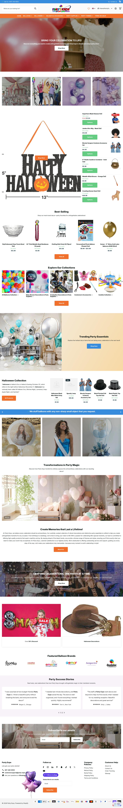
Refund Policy (88, 770)
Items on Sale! (100, 16)
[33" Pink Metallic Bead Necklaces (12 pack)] (37, 230)
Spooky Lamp (71, 393)
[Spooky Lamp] (71, 384)
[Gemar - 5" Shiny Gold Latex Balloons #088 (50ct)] (109, 230)
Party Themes (86, 16)
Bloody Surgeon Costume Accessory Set (94, 144)
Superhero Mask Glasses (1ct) (92, 114)
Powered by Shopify (21, 803)
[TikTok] (66, 767)
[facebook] (43, 767)
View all (61, 256)
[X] (74, 767)
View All (61, 303)
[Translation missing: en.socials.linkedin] (52, 767)
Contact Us (108, 768)
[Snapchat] (61, 767)
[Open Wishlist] (89, 8)
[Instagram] (48, 767)
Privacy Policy (88, 768)
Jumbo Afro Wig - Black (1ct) (91, 128)
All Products (9, 398)
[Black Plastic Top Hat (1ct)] (114, 384)
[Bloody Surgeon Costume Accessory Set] (116, 147)
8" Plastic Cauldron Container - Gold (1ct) (94, 161)
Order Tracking (110, 771)
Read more (37, 338)
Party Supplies (72, 16)
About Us (61, 549)
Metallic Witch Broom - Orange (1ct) (94, 176)
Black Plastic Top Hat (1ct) (114, 394)
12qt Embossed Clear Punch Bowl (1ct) (13, 245)
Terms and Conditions (91, 778)
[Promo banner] (31, 642)
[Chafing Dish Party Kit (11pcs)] (61, 230)
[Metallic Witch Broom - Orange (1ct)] (116, 180)
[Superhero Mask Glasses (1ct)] (116, 118)
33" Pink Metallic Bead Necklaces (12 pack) (37, 245)
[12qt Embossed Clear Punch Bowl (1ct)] (13, 230)
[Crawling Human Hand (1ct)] (116, 195)
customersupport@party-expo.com (17, 772)
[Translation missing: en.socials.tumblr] (70, 767)
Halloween (38, 16)
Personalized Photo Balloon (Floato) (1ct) (85, 245)
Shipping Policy (89, 775)
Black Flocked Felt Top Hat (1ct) (100, 394)
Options (90, 122)
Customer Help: (111, 762)
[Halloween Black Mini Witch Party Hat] (56, 384)
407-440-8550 (10, 770)
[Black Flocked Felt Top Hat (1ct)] (100, 384)
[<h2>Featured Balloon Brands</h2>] (11, 663)
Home (19, 16)
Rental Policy (88, 773)
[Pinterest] (57, 767)
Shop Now (61, 48)
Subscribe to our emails (51, 779)
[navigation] (58, 68)
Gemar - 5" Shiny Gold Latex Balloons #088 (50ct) (109, 245)
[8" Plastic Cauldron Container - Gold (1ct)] (116, 164)
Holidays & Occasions (54, 16)
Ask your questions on (15, 775)
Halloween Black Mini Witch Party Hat (56, 395)
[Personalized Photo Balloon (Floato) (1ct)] (85, 230)
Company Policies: (88, 763)
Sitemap (107, 773)
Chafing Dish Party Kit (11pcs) (61, 244)
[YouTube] (44, 771)
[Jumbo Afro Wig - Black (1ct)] (116, 132)
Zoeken (35, 8)
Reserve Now (16, 99)
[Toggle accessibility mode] (120, 1)
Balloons (27, 16)
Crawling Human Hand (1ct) (91, 191)
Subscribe (77, 739)
